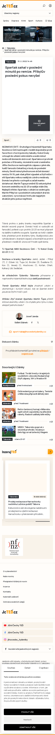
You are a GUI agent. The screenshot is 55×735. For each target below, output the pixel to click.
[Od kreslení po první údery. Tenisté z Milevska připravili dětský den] (9, 395)
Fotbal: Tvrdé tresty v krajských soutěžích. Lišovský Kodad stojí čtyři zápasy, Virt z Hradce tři (34, 376)
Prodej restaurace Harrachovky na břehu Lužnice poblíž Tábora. (24, 502)
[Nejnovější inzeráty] (50, 451)
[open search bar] (44, 5)
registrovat (27, 353)
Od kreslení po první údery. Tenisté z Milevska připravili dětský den (35, 392)
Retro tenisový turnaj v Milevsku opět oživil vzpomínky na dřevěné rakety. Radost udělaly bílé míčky (34, 412)
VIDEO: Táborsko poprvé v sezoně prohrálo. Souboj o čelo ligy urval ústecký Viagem (33, 430)
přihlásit (44, 350)
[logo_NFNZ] (14, 547)
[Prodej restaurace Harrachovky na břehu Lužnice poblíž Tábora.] (27, 477)
